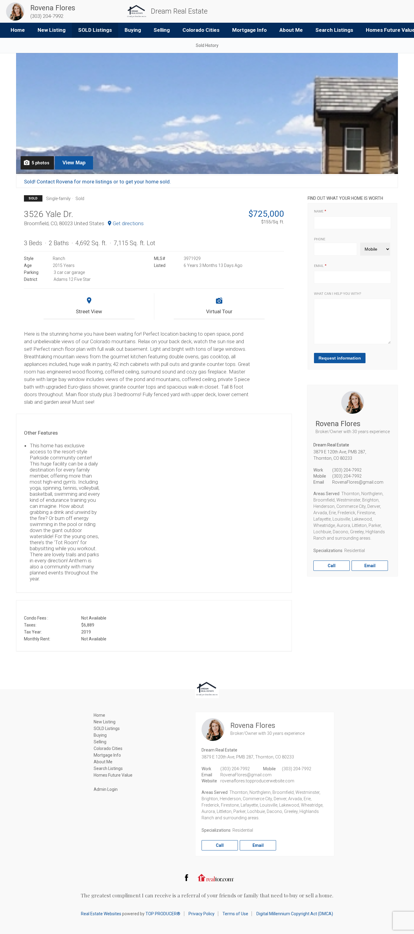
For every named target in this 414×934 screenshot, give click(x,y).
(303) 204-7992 (347, 470)
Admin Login (106, 789)
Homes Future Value (113, 775)
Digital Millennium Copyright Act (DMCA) (294, 913)
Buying (133, 30)
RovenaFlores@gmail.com (357, 482)
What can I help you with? (337, 294)
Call (332, 565)
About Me (291, 30)
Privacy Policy (202, 913)
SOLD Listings (95, 30)
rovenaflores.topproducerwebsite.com (257, 780)
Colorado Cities (200, 30)
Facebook (186, 877)
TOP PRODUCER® (162, 913)
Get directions (128, 223)
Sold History (207, 45)
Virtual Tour (219, 311)
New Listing (51, 30)
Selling (162, 30)
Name (318, 211)
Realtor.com (216, 877)
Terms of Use (235, 913)
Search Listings (334, 30)
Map (73, 163)
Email (319, 266)
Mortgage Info (249, 30)
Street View (89, 311)
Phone (319, 239)
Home (18, 30)
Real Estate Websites (101, 913)
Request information (340, 358)
